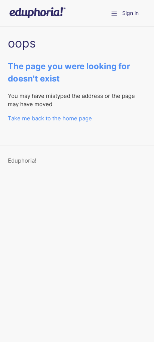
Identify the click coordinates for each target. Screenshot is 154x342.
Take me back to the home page (50, 118)
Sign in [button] (130, 13)
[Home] (37, 17)
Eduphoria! (22, 160)
